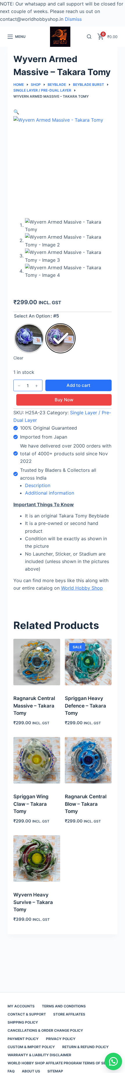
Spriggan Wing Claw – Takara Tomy (31, 804)
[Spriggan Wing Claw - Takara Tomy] (36, 760)
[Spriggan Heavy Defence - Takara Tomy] (88, 662)
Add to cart (78, 385)
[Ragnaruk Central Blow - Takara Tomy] (88, 760)
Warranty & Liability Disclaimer (39, 1055)
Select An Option (32, 316)
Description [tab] (37, 485)
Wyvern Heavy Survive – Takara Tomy (33, 902)
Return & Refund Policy (85, 1047)
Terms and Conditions (64, 1006)
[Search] (89, 36)
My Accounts (21, 1006)
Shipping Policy (23, 1022)
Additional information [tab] (49, 493)
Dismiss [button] (73, 19)
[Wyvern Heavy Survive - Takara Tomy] (36, 858)
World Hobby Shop (82, 588)
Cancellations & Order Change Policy (45, 1030)
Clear (18, 357)
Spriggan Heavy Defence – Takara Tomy (85, 705)
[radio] (29, 338)
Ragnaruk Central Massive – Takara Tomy (34, 705)
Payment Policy (23, 1039)
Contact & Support (27, 1014)
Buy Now (64, 399)
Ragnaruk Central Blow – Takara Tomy (85, 804)
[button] (16, 112)
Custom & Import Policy (31, 1047)
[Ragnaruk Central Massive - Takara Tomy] (36, 662)
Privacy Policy (61, 1039)
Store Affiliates (69, 1014)
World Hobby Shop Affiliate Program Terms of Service (62, 1063)
